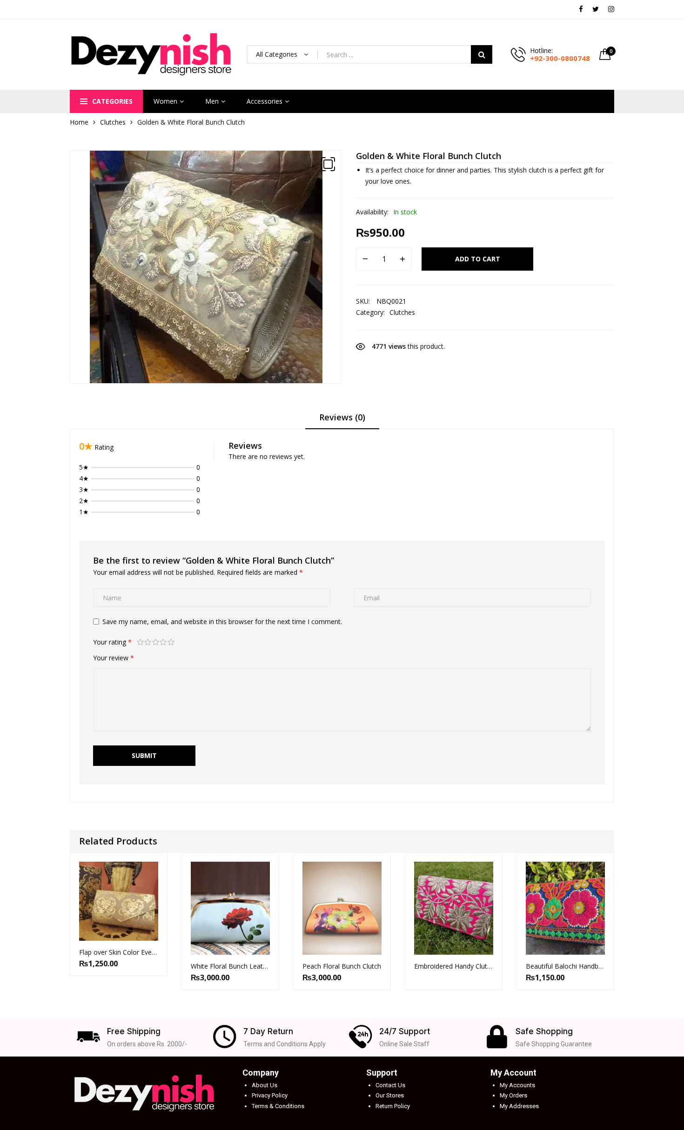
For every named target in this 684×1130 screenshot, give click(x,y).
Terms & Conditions (278, 1106)
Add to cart (477, 258)
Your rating (112, 642)
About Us (264, 1085)
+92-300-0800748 (560, 58)
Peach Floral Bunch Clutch (341, 966)
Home (79, 122)
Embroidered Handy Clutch (453, 966)
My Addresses (519, 1106)
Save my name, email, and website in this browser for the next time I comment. (222, 621)
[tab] (342, 420)
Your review (113, 657)
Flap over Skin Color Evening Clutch (118, 952)
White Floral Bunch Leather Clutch (230, 966)
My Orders (513, 1095)
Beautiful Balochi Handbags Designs (565, 966)
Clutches (113, 122)
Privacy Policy (270, 1095)
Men (212, 101)
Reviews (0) (342, 417)
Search (481, 54)
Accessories (264, 101)
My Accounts (517, 1085)
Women (165, 101)
